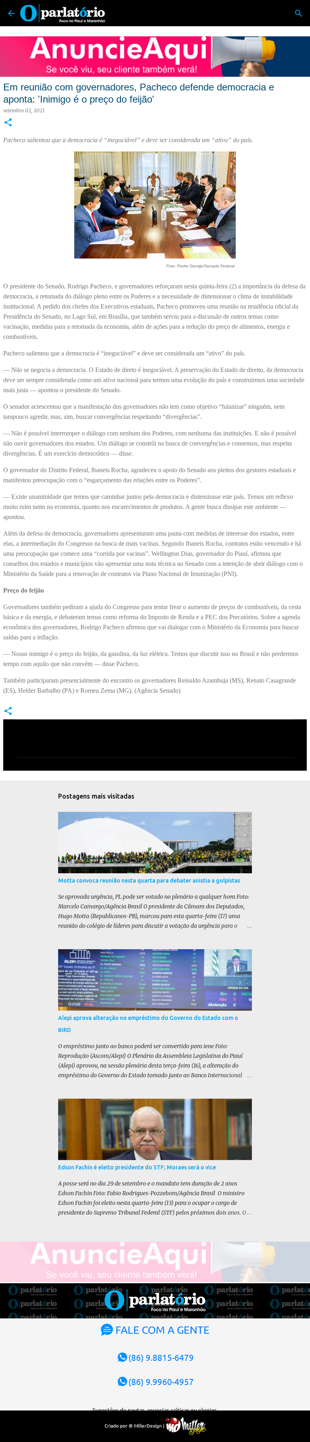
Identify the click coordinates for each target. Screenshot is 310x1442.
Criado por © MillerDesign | (135, 1425)
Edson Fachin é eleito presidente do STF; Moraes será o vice (137, 1167)
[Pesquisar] (299, 13)
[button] (8, 123)
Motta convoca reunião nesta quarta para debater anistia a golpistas (149, 880)
